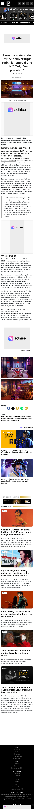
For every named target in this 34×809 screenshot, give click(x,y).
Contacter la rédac (17, 768)
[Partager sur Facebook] (8, 409)
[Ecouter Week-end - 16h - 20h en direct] (17, 501)
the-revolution (18, 418)
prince (3, 416)
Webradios (14, 22)
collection (4, 418)
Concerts (17, 766)
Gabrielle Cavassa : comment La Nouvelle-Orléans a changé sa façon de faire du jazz (16, 532)
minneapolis (11, 418)
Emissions (17, 754)
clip (17, 416)
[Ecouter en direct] (23, 3)
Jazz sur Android (17, 789)
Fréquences (25, 22)
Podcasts (17, 773)
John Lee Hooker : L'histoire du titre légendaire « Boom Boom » (15, 653)
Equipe (17, 752)
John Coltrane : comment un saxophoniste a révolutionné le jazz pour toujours (16, 689)
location (4, 420)
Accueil (4, 22)
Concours (17, 781)
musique (28, 416)
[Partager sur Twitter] (13, 409)
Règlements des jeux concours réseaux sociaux (17, 794)
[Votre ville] (19, 3)
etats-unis (22, 416)
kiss (14, 416)
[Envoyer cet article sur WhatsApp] (21, 409)
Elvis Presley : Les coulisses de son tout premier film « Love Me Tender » (17, 614)
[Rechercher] (27, 3)
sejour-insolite (14, 420)
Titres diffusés (17, 756)
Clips (17, 764)
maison (30, 418)
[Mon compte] (31, 3)
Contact (17, 750)
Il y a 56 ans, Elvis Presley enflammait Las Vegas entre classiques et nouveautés (15, 573)
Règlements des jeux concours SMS (17, 797)
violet (8, 420)
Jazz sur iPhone (17, 787)
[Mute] (32, 10)
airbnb (25, 418)
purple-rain (9, 416)
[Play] (2, 15)
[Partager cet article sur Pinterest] (17, 409)
